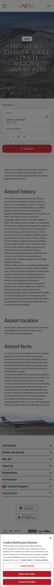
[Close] (50, 538)
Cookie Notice (26, 560)
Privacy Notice (41, 560)
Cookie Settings (27, 566)
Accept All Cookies (27, 582)
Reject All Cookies (27, 574)
